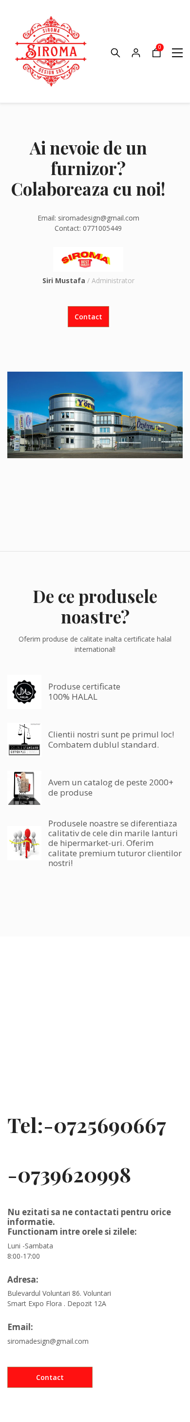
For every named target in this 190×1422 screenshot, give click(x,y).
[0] (156, 55)
